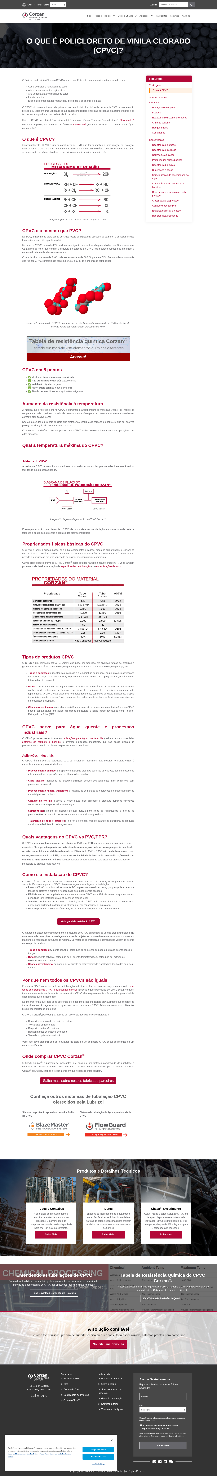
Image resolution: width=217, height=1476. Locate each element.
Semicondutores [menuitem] (109, 1404)
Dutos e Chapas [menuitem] (125, 15)
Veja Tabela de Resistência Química (163, 1298)
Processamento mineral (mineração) (48, 790)
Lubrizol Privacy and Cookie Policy (23, 1454)
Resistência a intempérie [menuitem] (165, 215)
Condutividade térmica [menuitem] (164, 205)
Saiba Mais (51, 1234)
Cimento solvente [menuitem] (161, 122)
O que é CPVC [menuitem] (160, 90)
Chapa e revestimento (40, 964)
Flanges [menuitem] (156, 112)
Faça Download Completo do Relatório (54, 1293)
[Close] (111, 1440)
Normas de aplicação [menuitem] (163, 155)
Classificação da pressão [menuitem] (165, 200)
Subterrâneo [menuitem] (158, 132)
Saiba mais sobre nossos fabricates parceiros (78, 1081)
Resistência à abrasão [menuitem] (164, 145)
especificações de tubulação (75, 566)
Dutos (31, 957)
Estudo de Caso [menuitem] (71, 1389)
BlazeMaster (127, 120)
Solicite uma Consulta (108, 1344)
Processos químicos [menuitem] (111, 1378)
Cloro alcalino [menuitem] (108, 1384)
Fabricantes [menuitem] (161, 15)
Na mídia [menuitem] (186, 15)
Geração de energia (40, 801)
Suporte (153, 5)
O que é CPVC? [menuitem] (71, 1400)
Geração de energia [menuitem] (111, 1398)
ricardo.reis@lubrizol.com (39, 1389)
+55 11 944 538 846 (38, 1386)
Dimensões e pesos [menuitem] (162, 170)
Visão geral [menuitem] (155, 85)
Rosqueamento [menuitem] (160, 127)
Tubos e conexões (38, 950)
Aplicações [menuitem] (145, 15)
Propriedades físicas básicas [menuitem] (167, 160)
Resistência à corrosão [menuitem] (164, 150)
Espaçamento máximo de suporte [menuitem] (169, 117)
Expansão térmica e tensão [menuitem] (166, 210)
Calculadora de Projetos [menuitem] (76, 1395)
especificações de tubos (108, 566)
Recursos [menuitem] (174, 15)
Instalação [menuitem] (154, 102)
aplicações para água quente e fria (83, 738)
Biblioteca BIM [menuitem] (71, 1378)
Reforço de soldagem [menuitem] (163, 107)
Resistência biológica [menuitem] (163, 165)
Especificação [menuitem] (156, 140)
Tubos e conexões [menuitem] (102, 15)
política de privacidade (175, 1436)
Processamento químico (42, 770)
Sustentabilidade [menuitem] (158, 97)
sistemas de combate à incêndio (41, 742)
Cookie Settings (98, 1464)
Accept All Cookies (98, 1449)
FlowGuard (79, 124)
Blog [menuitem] (89, 15)
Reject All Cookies (98, 1457)
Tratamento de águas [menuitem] (112, 1409)
